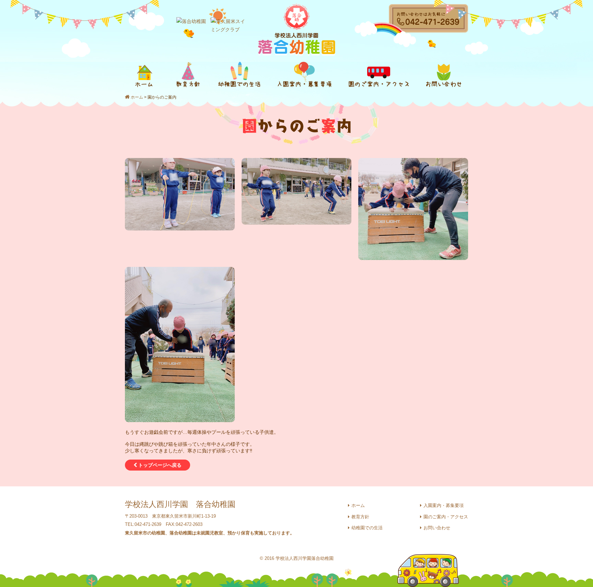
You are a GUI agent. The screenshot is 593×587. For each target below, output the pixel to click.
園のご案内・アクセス (445, 516)
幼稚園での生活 (367, 527)
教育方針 (360, 516)
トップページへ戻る (159, 465)
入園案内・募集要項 (443, 505)
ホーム (137, 97)
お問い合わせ (436, 527)
